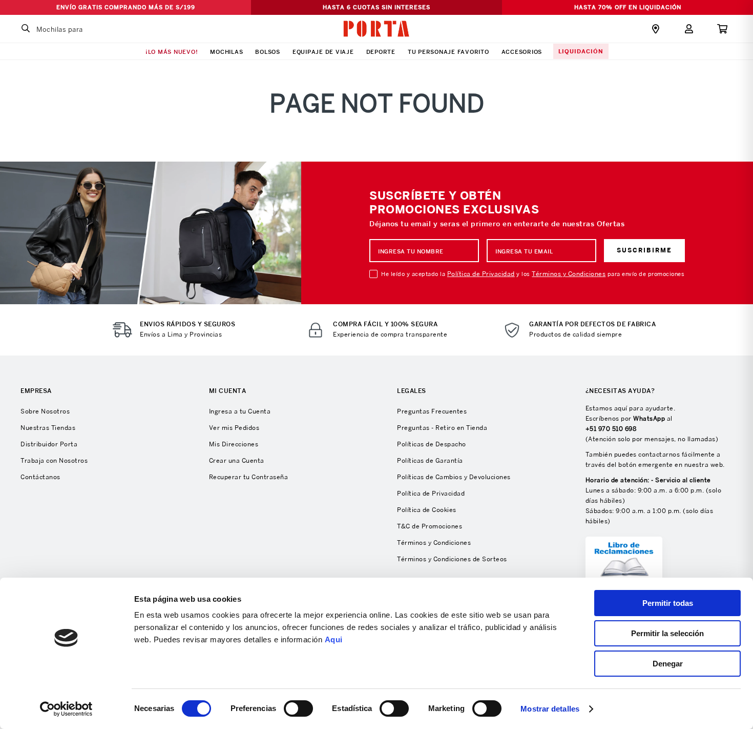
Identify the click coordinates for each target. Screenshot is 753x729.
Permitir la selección (667, 633)
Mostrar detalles (549, 708)
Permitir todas (667, 603)
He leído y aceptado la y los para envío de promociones (532, 274)
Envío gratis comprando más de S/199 (125, 7)
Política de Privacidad (481, 274)
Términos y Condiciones (568, 274)
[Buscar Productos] (25, 28)
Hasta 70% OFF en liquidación (627, 7)
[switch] (298, 708)
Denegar (668, 663)
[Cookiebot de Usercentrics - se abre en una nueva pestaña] (66, 709)
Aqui (334, 639)
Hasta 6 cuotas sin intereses (376, 7)
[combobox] (79, 28)
